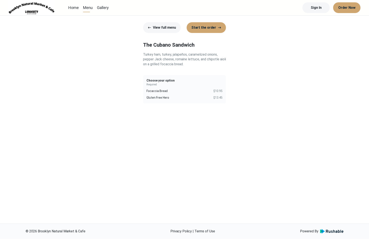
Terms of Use (205, 231)
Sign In (316, 8)
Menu (88, 7)
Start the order (203, 27)
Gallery (103, 7)
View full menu (164, 27)
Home (73, 7)
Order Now (347, 8)
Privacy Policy (181, 231)
